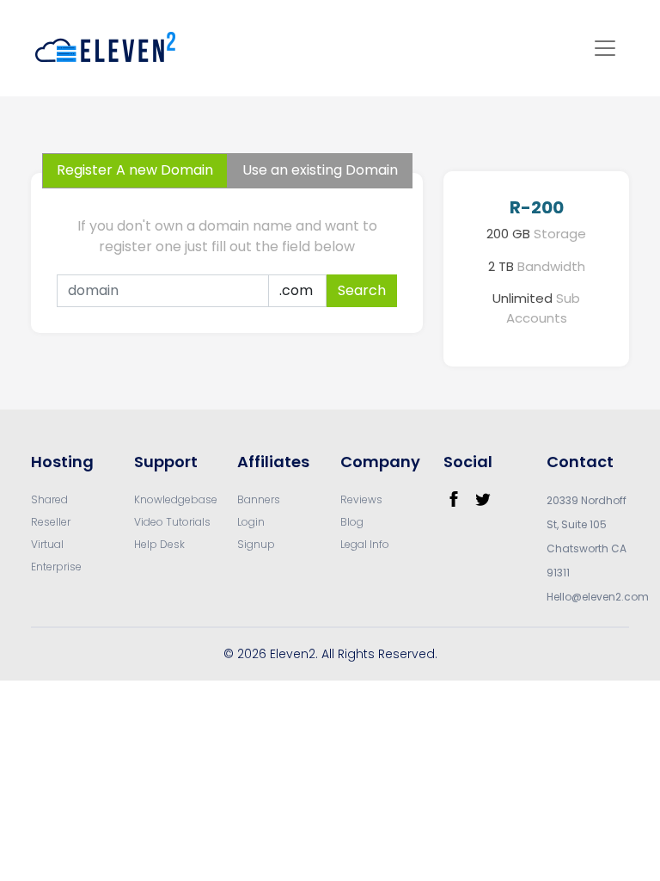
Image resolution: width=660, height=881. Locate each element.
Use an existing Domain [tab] (320, 170)
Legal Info (364, 544)
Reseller (50, 521)
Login (251, 521)
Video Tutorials (172, 521)
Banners (258, 499)
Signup (256, 544)
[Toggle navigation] (605, 48)
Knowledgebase (175, 499)
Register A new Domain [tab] (135, 170)
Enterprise (56, 566)
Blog (352, 521)
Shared (49, 499)
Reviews (361, 499)
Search (362, 290)
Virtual (47, 544)
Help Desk (159, 544)
